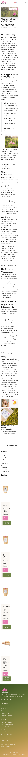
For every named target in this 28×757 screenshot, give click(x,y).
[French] (17, 2)
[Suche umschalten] (23, 2)
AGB (23, 754)
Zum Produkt (5, 518)
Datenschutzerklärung (15, 754)
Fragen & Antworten (6, 722)
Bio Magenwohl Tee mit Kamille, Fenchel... (5, 557)
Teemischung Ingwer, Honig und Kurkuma (5, 609)
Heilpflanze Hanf (5, 706)
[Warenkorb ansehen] (26, 2)
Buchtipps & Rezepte (6, 715)
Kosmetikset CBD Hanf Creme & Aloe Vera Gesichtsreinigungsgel (8, 351)
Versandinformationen (7, 724)
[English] (15, 2)
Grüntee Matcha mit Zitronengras (5, 506)
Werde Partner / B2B (6, 734)
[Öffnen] (8, 2)
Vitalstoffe (3, 708)
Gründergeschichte (6, 168)
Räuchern (3, 711)
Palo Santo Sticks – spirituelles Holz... (5, 661)
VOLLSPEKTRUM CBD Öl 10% (8, 265)
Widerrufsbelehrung (6, 727)
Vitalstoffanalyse (5, 732)
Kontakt (3, 729)
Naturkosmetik (5, 713)
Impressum (6, 754)
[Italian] (20, 2)
